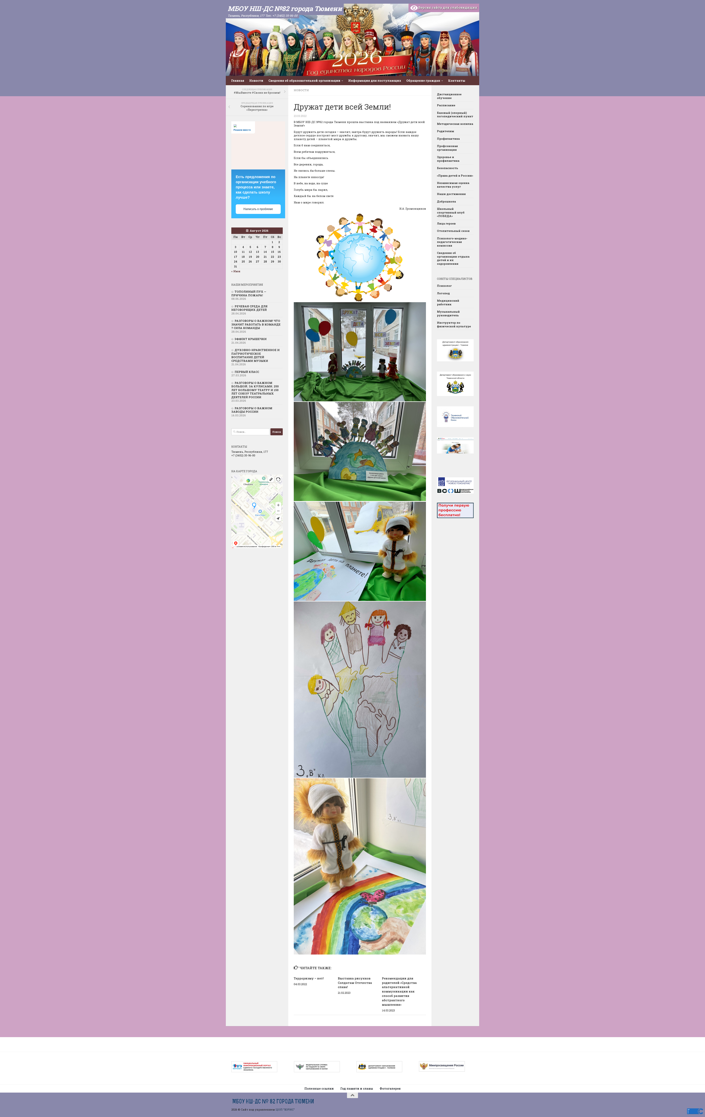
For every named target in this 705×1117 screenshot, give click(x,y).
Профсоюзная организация (447, 147)
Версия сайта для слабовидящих (447, 7)
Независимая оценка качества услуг (453, 184)
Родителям (445, 131)
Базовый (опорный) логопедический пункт (455, 114)
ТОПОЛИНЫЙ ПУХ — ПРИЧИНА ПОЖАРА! (248, 293)
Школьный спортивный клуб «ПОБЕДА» (450, 212)
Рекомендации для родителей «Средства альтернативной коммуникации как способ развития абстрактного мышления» (399, 991)
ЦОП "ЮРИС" (285, 1109)
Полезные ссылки (319, 1088)
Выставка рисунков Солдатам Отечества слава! (355, 982)
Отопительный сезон (453, 231)
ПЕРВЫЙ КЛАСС (247, 372)
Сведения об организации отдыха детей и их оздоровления (453, 258)
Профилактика (448, 138)
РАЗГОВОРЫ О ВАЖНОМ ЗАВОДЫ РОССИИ (251, 410)
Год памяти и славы (356, 1088)
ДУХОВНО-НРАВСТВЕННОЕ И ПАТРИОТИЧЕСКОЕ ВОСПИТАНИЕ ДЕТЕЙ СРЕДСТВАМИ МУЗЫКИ (255, 355)
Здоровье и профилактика (448, 158)
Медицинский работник (448, 302)
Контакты (456, 80)
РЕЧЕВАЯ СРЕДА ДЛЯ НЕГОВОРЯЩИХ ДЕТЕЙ (249, 308)
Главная (237, 80)
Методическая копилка (455, 124)
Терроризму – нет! (309, 978)
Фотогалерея (390, 1088)
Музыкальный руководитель (448, 313)
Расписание (446, 105)
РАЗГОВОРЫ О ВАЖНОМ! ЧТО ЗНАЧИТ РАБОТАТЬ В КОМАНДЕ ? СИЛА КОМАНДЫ (256, 324)
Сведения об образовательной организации (304, 80)
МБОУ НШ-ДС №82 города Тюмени (285, 8)
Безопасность (447, 168)
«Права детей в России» (455, 175)
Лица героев (446, 223)
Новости (256, 80)
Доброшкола (446, 201)
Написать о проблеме (258, 209)
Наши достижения (451, 194)
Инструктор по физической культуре (454, 324)
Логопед (443, 293)
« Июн (235, 271)
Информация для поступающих (374, 80)
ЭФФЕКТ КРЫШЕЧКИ (251, 339)
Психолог (444, 286)
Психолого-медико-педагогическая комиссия (452, 241)
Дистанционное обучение (449, 96)
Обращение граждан (423, 80)
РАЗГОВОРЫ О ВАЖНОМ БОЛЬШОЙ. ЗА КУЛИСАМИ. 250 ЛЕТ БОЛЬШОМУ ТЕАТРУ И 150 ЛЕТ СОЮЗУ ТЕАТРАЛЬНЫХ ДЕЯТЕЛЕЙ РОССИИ (255, 390)
